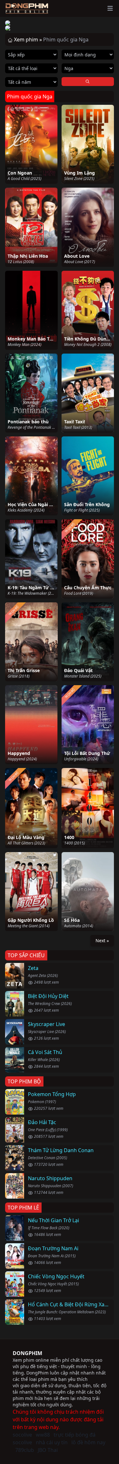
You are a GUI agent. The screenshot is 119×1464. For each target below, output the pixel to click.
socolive (22, 1434)
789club (24, 1449)
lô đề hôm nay (88, 1442)
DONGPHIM (27, 1353)
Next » (102, 940)
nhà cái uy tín (52, 1442)
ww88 (43, 1434)
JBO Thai (48, 1449)
